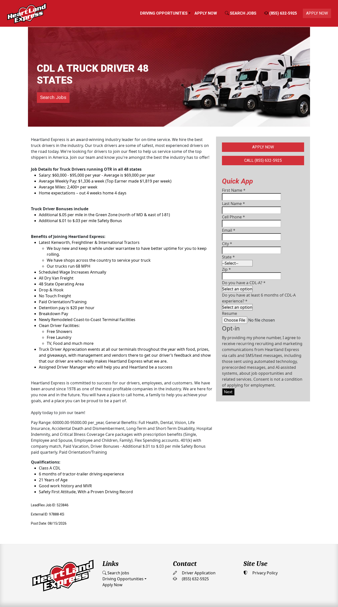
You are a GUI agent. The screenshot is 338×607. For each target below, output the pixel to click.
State (228, 257)
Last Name (233, 203)
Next (228, 392)
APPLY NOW (317, 13)
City (227, 243)
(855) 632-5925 (282, 13)
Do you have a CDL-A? (244, 282)
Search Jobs (53, 97)
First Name (233, 190)
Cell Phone (233, 217)
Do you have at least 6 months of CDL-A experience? (259, 298)
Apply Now (205, 13)
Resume (229, 313)
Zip (226, 269)
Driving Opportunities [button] (164, 13)
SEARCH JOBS (242, 13)
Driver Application (198, 573)
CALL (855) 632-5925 (263, 160)
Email (228, 230)
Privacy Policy (264, 573)
